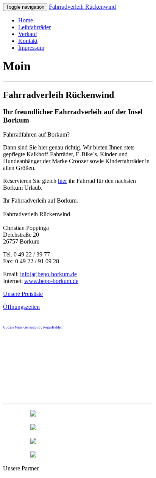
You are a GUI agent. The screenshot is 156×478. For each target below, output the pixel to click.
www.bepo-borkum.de (51, 281)
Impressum (31, 47)
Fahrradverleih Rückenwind (82, 6)
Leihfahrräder (34, 27)
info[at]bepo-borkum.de (48, 274)
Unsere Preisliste (23, 294)
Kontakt (27, 41)
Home (25, 20)
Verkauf (27, 34)
